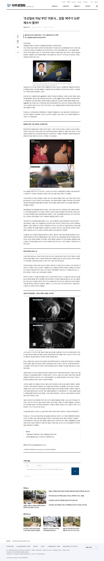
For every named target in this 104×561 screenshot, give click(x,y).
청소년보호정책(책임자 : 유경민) (23, 546)
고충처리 (42, 546)
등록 (75, 471)
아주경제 (63, 2)
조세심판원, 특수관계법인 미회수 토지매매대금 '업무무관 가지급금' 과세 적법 (68, 505)
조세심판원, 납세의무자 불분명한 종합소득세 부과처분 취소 (63, 500)
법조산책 (87, 6)
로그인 (92, 2)
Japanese (79, 2)
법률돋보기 (77, 6)
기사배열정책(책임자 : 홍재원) (53, 546)
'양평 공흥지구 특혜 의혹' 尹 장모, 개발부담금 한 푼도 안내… (42, 434)
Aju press (74, 2)
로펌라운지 (66, 6)
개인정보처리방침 (10, 546)
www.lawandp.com (40, 449)
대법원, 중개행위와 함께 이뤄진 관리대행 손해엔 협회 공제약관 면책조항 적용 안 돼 (69, 491)
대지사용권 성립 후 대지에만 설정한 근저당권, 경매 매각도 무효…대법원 (66, 496)
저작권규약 (35, 546)
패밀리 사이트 (89, 547)
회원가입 (96, 2)
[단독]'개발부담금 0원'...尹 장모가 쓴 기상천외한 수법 (40, 437)
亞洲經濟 (68, 2)
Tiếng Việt (85, 2)
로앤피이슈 (55, 6)
